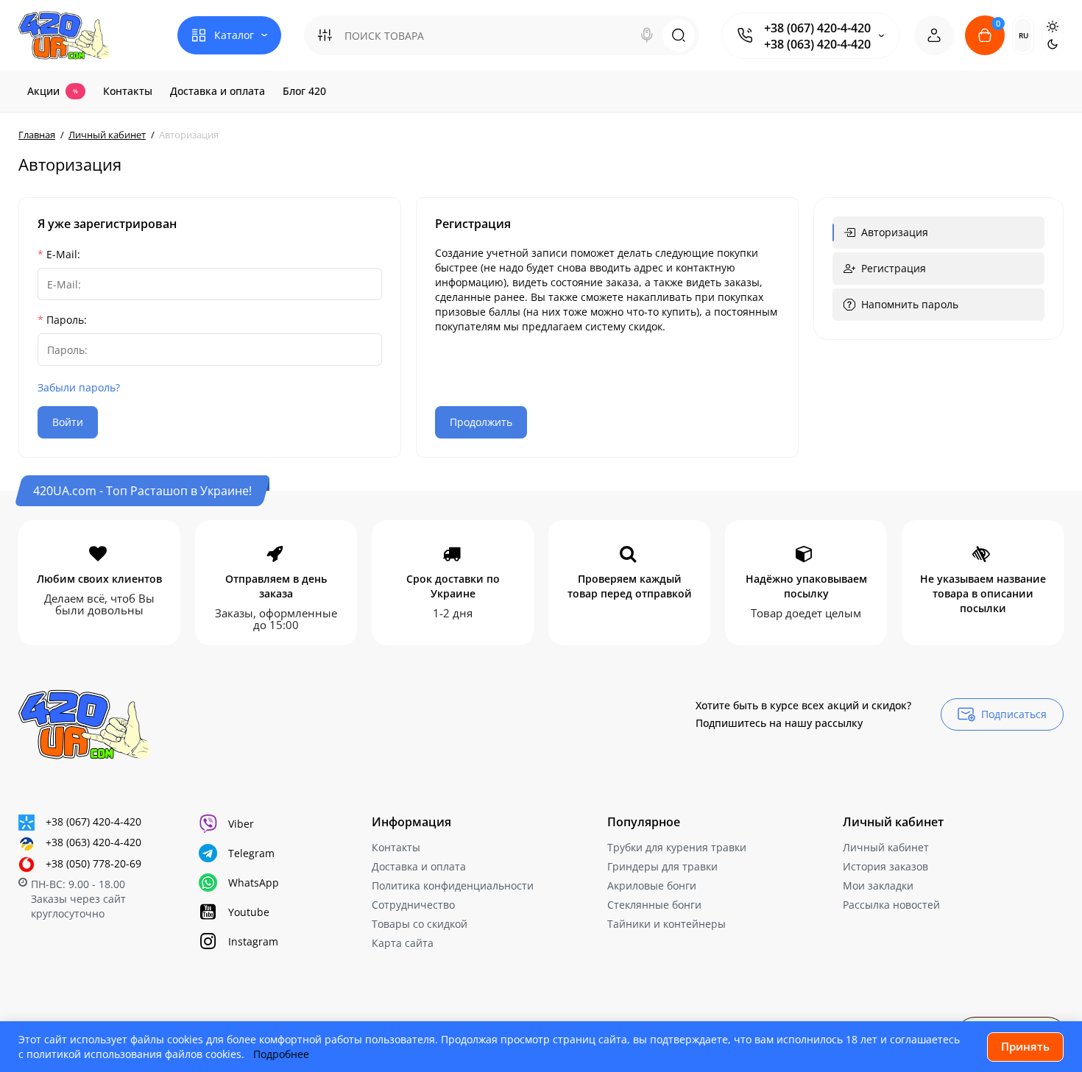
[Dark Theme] (1052, 44)
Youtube (248, 912)
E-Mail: (63, 254)
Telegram (251, 853)
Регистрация (893, 268)
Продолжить (481, 422)
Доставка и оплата (419, 866)
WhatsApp (253, 883)
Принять (1025, 1046)
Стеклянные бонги (654, 905)
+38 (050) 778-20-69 (93, 863)
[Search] (647, 35)
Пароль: (66, 320)
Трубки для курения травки (676, 847)
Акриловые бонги (651, 885)
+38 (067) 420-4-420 (817, 28)
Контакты (396, 847)
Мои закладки (878, 885)
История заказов (885, 866)
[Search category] (324, 35)
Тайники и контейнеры (666, 924)
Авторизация (894, 232)
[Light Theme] (1052, 26)
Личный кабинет (886, 847)
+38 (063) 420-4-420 (817, 44)
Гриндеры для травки (662, 866)
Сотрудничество (413, 905)
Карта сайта (403, 943)
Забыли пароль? (79, 387)
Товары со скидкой (419, 924)
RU (1023, 35)
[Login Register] (934, 35)
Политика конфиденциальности (453, 885)
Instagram (253, 941)
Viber (241, 824)
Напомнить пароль (909, 304)
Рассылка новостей (891, 905)
